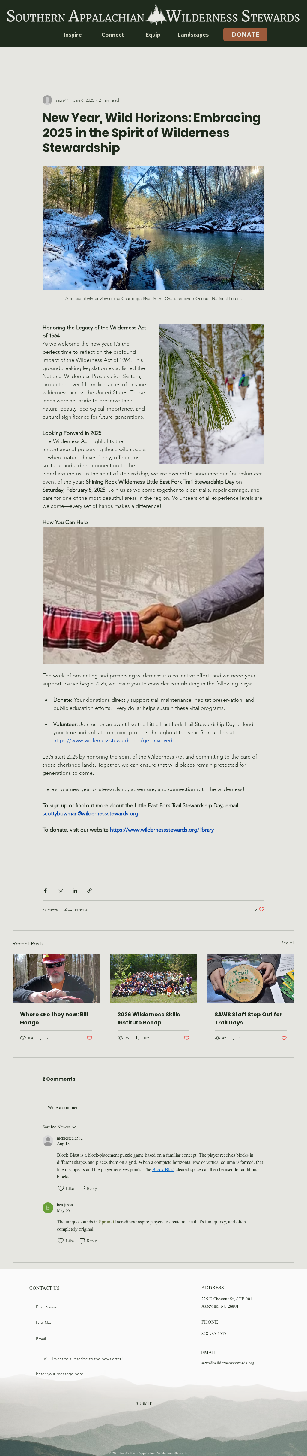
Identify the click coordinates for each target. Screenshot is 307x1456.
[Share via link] (89, 890)
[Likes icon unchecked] (61, 1188)
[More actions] (260, 100)
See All (287, 942)
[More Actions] (260, 1140)
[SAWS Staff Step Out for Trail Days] (250, 978)
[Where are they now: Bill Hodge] (56, 978)
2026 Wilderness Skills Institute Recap (149, 1018)
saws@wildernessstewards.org (228, 1363)
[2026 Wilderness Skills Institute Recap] (153, 978)
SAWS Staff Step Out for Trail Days (248, 1018)
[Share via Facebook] (45, 890)
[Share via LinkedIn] (75, 890)
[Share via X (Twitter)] (60, 890)
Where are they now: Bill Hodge (54, 1018)
